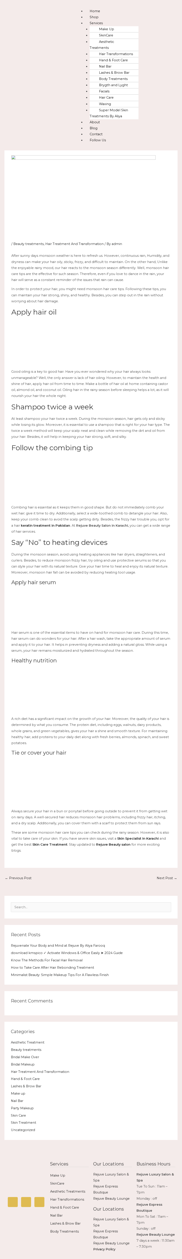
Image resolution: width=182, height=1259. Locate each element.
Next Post (167, 878)
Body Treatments (113, 79)
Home (95, 11)
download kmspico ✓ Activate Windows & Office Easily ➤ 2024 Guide (67, 953)
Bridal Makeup (23, 1064)
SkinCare (106, 35)
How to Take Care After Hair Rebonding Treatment (52, 968)
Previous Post (18, 878)
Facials (104, 91)
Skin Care (18, 1116)
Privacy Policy (104, 1249)
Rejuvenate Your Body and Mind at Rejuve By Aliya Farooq (58, 946)
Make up (18, 1094)
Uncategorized (23, 1130)
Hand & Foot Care (113, 60)
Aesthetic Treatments (102, 45)
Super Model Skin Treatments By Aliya (109, 113)
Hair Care (106, 98)
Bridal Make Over (25, 1057)
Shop (94, 17)
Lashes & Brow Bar (114, 73)
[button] (127, 5)
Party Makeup (22, 1108)
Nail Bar (105, 66)
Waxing (105, 104)
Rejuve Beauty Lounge (111, 1199)
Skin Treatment (23, 1123)
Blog (93, 128)
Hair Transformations (116, 54)
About (95, 122)
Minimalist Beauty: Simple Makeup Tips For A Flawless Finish (60, 975)
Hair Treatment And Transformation (74, 244)
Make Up (106, 29)
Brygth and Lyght (113, 85)
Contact (96, 134)
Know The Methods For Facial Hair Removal (47, 960)
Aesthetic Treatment (27, 1042)
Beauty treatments (28, 244)
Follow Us (98, 140)
